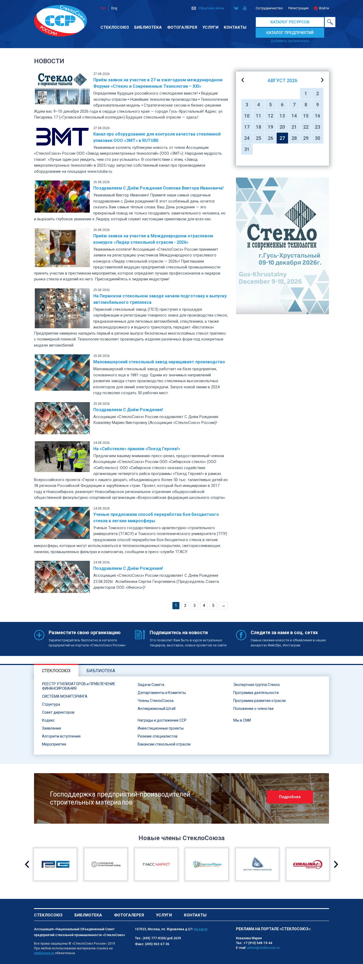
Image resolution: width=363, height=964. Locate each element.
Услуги (210, 27)
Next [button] (336, 864)
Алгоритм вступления (61, 736)
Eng (114, 8)
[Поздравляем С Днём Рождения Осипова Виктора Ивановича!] (62, 196)
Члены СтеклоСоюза (156, 700)
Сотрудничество (269, 8)
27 (282, 138)
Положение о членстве (253, 708)
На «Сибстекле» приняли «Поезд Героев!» (136, 448)
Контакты (235, 27)
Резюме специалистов (158, 736)
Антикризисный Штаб (157, 708)
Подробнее (290, 796)
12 (270, 116)
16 (317, 116)
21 (294, 127)
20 (282, 127)
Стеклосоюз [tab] (56, 670)
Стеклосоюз (114, 27)
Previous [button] (27, 864)
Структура (51, 704)
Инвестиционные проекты (161, 728)
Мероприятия (54, 744)
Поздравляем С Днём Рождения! (128, 409)
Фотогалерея (182, 27)
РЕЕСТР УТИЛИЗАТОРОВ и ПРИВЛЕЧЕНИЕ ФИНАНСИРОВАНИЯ (78, 686)
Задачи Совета (151, 685)
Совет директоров (58, 712)
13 (282, 116)
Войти (324, 8)
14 (294, 116)
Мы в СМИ (242, 720)
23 (317, 127)
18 (258, 127)
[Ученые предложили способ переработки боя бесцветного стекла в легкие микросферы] (62, 522)
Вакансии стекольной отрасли (164, 744)
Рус (103, 8)
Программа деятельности (256, 693)
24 (247, 138)
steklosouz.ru (44, 953)
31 (247, 149)
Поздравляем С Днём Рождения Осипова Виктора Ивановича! (158, 188)
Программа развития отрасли (259, 700)
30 (317, 138)
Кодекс (48, 720)
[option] (282, 246)
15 (306, 116)
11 (258, 116)
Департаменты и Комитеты (162, 693)
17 (247, 127)
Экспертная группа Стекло (256, 685)
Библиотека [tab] (100, 670)
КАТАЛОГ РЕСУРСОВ (290, 22)
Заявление (51, 728)
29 (306, 138)
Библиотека (148, 27)
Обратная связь (211, 8)
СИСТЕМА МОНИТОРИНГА (64, 696)
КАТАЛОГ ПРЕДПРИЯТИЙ (290, 32)
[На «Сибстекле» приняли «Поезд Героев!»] (62, 456)
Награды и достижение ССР (162, 720)
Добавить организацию (290, 41)
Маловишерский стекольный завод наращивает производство (159, 361)
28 (294, 138)
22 (306, 127)
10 (247, 116)
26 (270, 138)
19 (270, 127)
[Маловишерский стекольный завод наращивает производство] (62, 372)
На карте (201, 929)
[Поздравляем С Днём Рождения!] (62, 417)
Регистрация (298, 8)
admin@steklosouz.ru (263, 948)
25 (258, 138)
